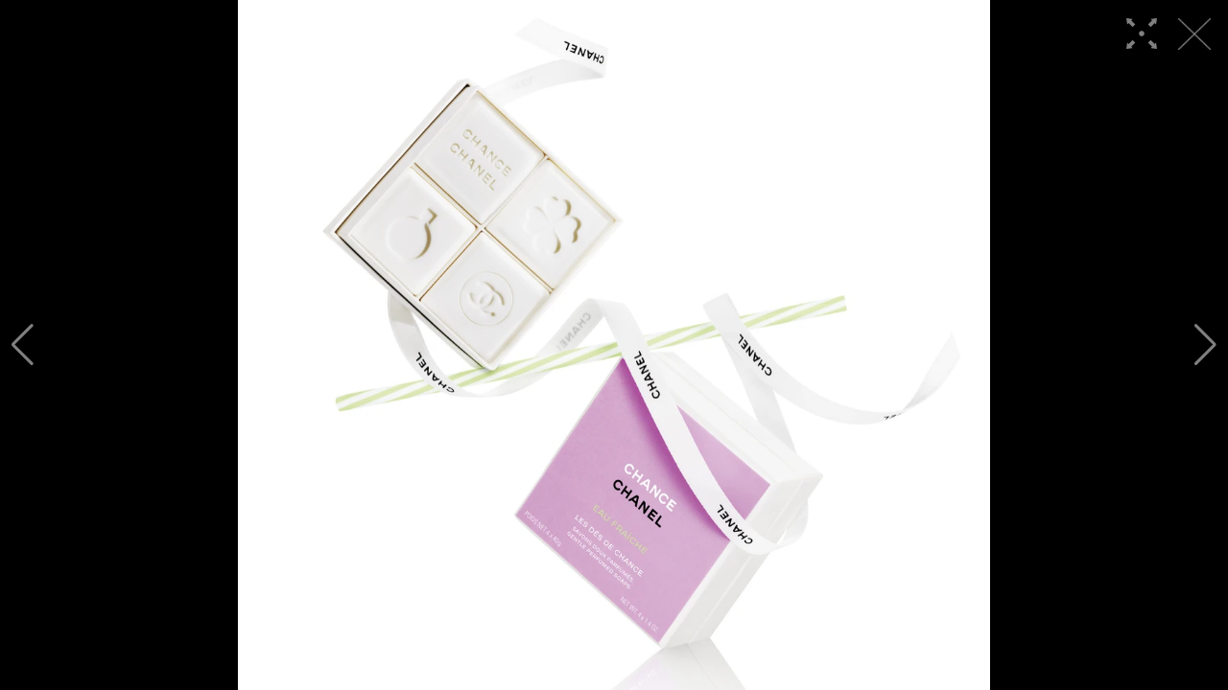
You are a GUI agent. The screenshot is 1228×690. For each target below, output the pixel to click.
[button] (22, 345)
